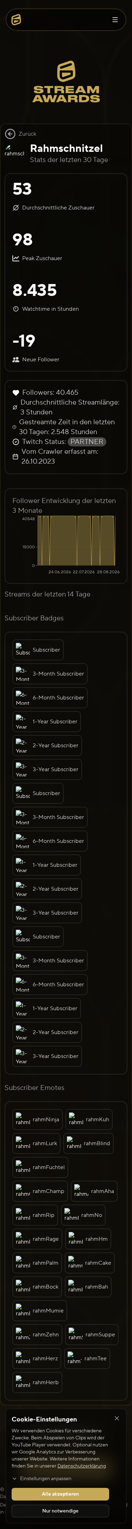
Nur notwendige (60, 1511)
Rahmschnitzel (66, 148)
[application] (66, 546)
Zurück (27, 133)
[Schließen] (116, 1418)
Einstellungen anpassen (45, 1479)
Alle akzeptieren (60, 1494)
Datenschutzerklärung (81, 1466)
